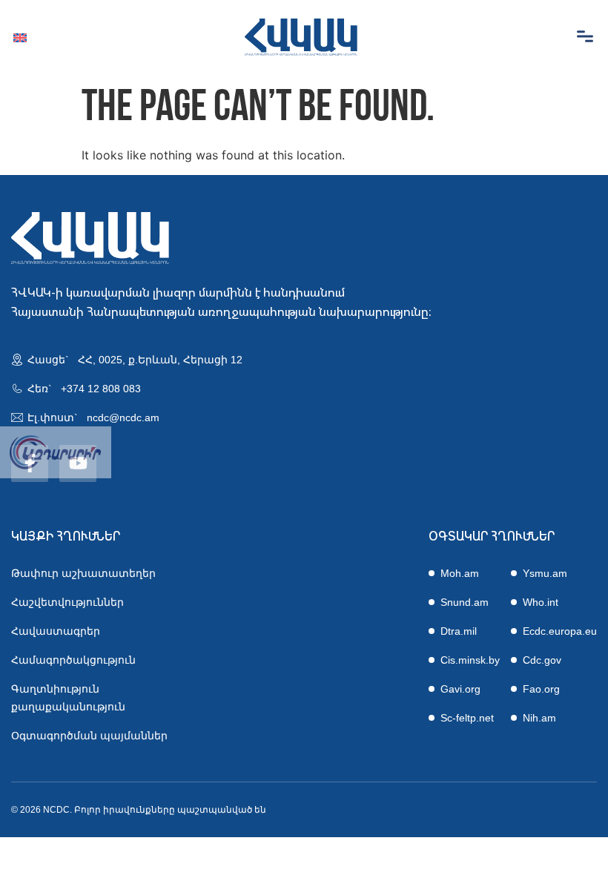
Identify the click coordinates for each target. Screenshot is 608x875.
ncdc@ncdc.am (123, 417)
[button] (584, 37)
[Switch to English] (20, 37)
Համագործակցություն (73, 660)
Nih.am (539, 718)
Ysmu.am (545, 573)
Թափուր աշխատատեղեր (83, 573)
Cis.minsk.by (470, 660)
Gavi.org (460, 689)
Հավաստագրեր (55, 631)
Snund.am (464, 602)
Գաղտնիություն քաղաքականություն (68, 698)
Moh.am (459, 573)
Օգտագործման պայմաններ (89, 736)
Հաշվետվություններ (67, 602)
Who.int (540, 602)
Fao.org (541, 689)
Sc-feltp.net (467, 718)
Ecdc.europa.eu (560, 631)
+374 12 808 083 (101, 388)
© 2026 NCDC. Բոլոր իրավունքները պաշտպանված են (138, 810)
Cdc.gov (542, 660)
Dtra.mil (458, 631)
